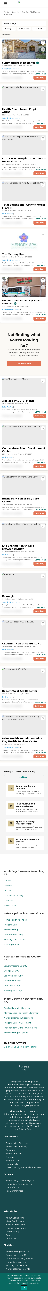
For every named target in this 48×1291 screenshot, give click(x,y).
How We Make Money (16, 1228)
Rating (8, 29)
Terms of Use (36, 1126)
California (35, 12)
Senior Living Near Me (16, 1255)
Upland (7, 881)
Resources (11, 1150)
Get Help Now (24, 363)
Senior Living (9, 12)
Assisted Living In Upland (16, 1033)
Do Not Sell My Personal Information (24, 1167)
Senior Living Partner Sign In (20, 1180)
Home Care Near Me (16, 1262)
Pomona (8, 885)
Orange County (11, 971)
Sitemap (10, 1157)
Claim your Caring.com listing (20, 1047)
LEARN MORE (40, 74)
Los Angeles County (13, 976)
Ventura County (12, 986)
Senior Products (14, 1153)
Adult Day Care (23, 12)
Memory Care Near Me (17, 1265)
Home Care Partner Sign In (19, 1184)
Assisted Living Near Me (17, 1251)
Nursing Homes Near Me (18, 1269)
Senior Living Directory (17, 1143)
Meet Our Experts (15, 1221)
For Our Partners (14, 1191)
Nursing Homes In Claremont (18, 1018)
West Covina (10, 905)
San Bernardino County (15, 966)
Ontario (7, 890)
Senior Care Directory (16, 1147)
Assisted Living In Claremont (17, 1008)
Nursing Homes (11, 944)
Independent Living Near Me (20, 1258)
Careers (9, 1235)
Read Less (22, 777)
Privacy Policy (25, 1129)
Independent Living (13, 935)
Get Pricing (39, 78)
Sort (40, 29)
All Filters (25, 29)
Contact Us (11, 1238)
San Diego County (13, 990)
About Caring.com (15, 1218)
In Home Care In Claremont (17, 1023)
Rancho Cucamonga (14, 895)
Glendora (8, 900)
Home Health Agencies (15, 920)
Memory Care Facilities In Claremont (21, 1013)
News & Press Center (16, 1225)
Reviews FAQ (12, 1231)
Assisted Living (11, 930)
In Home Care (10, 925)
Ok (24, 1288)
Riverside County (12, 981)
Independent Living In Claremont (20, 1028)
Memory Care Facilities (15, 939)
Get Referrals (12, 1187)
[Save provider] (43, 43)
